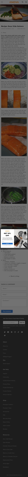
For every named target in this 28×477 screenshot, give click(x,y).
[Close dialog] (26, 230)
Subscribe (7, 243)
